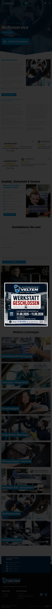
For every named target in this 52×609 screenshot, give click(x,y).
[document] (26, 304)
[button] (45, 284)
